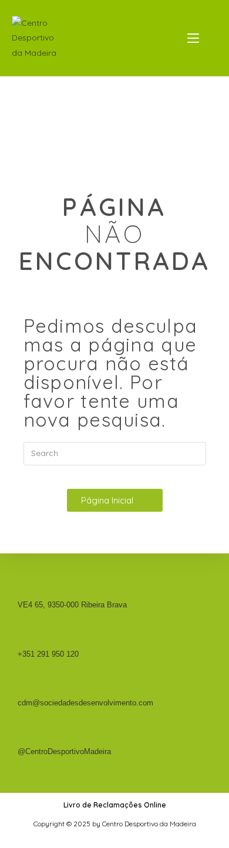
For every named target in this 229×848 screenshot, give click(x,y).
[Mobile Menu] (194, 38)
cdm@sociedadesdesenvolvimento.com (85, 702)
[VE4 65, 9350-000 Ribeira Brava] (22, 590)
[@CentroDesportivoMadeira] (22, 737)
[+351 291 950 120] (22, 639)
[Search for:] (209, 38)
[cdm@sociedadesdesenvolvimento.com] (22, 688)
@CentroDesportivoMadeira (64, 751)
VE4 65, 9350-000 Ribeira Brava (72, 604)
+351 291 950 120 (48, 654)
